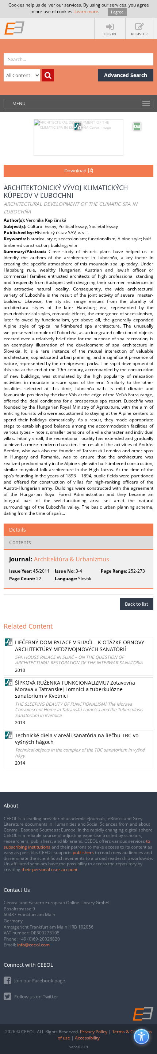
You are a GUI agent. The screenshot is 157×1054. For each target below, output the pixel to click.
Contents (20, 542)
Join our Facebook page (39, 980)
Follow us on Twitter (35, 996)
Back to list (136, 604)
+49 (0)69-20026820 (39, 939)
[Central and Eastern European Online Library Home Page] (15, 27)
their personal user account (49, 869)
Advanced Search (125, 75)
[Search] (48, 75)
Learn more (86, 11)
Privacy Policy (93, 1032)
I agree (117, 12)
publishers (83, 852)
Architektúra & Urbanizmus (71, 559)
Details (17, 529)
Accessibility (87, 1038)
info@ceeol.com (33, 945)
